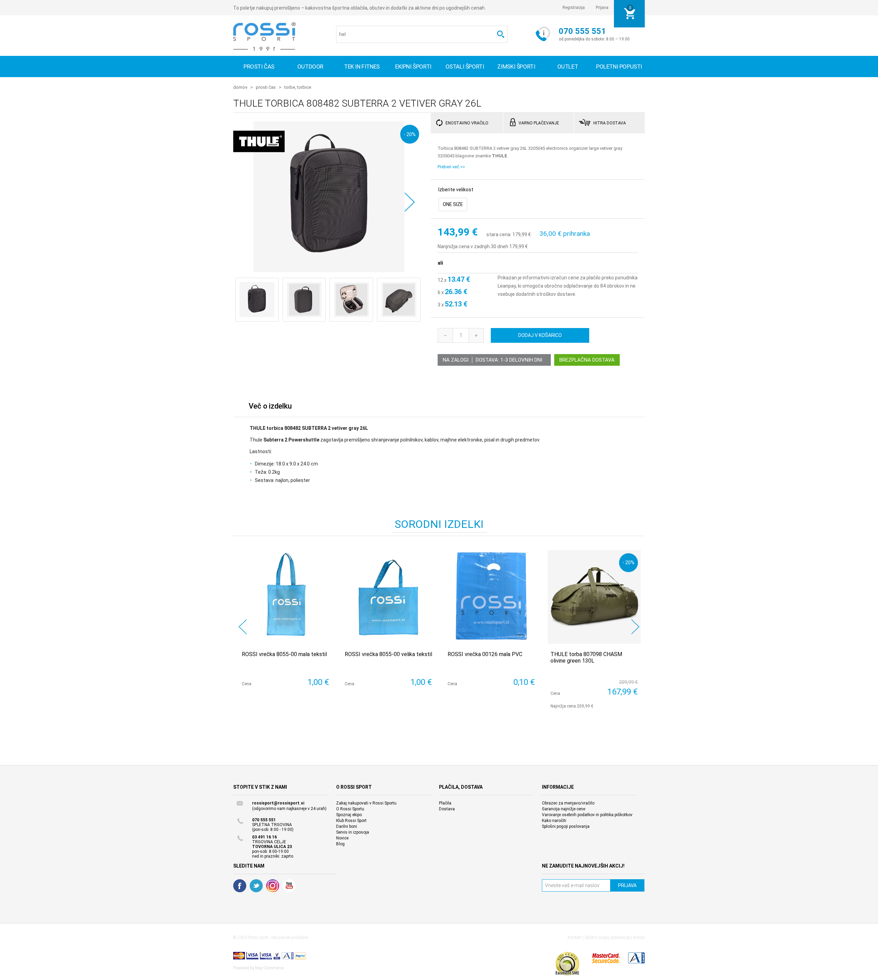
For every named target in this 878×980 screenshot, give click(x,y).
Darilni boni (346, 826)
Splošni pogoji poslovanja (566, 826)
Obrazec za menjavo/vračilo (568, 803)
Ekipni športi (413, 66)
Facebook (239, 885)
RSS (272, 885)
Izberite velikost (455, 189)
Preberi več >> (451, 166)
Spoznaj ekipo (349, 814)
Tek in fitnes (362, 66)
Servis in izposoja (352, 832)
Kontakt (575, 937)
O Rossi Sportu (350, 809)
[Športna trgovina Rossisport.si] (264, 36)
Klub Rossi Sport (351, 820)
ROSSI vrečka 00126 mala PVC (485, 654)
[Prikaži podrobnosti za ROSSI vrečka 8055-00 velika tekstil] (388, 597)
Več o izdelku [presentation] (270, 406)
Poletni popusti (619, 66)
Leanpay (507, 286)
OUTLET (567, 66)
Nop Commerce (269, 968)
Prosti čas (259, 66)
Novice (342, 838)
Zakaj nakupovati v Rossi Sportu (366, 803)
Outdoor (310, 66)
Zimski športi (516, 66)
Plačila (445, 803)
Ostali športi (465, 66)
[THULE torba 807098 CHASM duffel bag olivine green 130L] (594, 597)
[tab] (270, 407)
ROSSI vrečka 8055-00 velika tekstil (388, 654)
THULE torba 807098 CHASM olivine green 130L (586, 657)
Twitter (256, 885)
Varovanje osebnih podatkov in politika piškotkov (587, 814)
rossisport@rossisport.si (278, 803)
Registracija (573, 7)
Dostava (447, 809)
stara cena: (498, 235)
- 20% (410, 134)
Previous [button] (242, 627)
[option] (284, 626)
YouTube (289, 885)
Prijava (602, 7)
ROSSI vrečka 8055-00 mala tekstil (284, 654)
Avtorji (639, 937)
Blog (340, 844)
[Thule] (259, 157)
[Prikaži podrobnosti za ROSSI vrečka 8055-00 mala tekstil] (285, 597)
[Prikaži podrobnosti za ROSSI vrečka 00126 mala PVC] (491, 597)
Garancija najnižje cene (563, 809)
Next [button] (635, 627)
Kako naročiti (554, 820)
